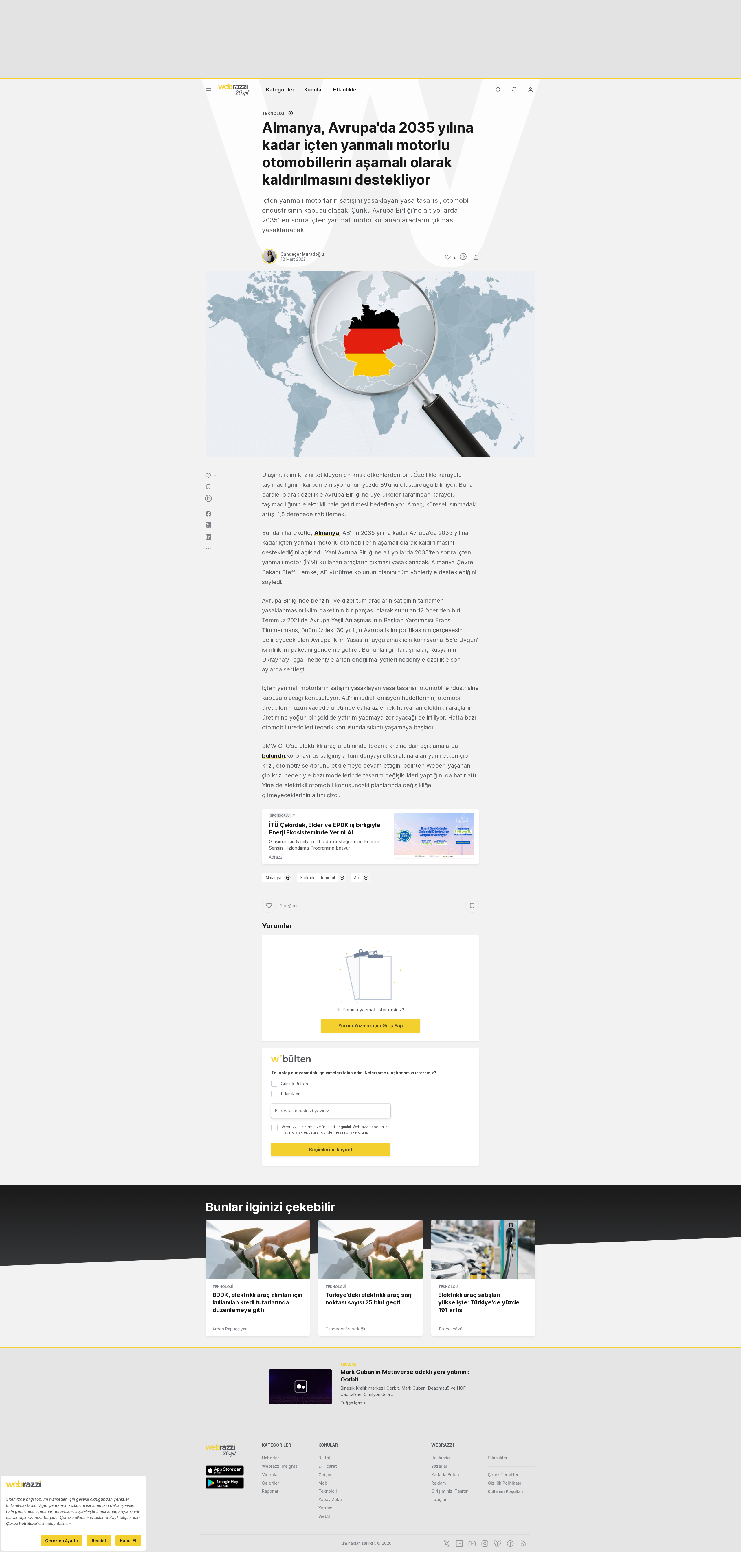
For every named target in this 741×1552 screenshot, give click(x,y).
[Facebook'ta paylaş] (208, 514)
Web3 (324, 1516)
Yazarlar (439, 1466)
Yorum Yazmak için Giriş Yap (370, 1025)
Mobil (324, 1482)
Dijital (324, 1457)
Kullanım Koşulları (505, 1491)
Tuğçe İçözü (450, 1328)
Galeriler (270, 1482)
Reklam (438, 1482)
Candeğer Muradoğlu (345, 1328)
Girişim (325, 1474)
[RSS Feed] (522, 1543)
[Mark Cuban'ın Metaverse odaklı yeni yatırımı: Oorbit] (300, 1386)
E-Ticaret (327, 1466)
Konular (313, 90)
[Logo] (234, 89)
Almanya (326, 532)
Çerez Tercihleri (504, 1474)
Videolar (270, 1474)
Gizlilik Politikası (504, 1482)
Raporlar (270, 1491)
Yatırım (325, 1507)
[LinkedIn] (458, 1543)
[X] (446, 1543)
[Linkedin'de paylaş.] (208, 537)
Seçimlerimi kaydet (331, 1149)
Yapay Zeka (330, 1499)
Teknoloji (273, 113)
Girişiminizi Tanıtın (449, 1491)
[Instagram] (484, 1543)
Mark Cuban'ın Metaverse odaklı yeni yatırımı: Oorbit (404, 1375)
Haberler (270, 1457)
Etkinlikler (345, 90)
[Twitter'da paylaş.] (208, 525)
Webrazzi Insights (280, 1466)
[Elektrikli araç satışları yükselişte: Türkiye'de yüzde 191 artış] (483, 1249)
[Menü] (208, 91)
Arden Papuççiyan (229, 1328)
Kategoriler (280, 90)
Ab (356, 877)
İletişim (438, 1499)
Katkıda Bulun (445, 1474)
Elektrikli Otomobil (317, 877)
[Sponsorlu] (434, 836)
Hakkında (440, 1457)
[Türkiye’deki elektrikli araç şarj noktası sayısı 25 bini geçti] (370, 1249)
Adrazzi (276, 856)
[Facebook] (509, 1543)
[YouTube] (471, 1543)
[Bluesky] (497, 1543)
